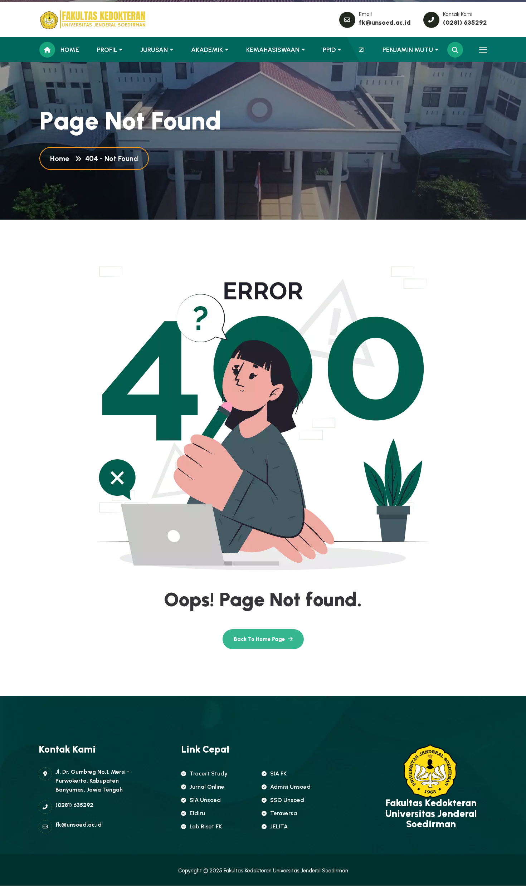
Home (61, 158)
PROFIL (107, 50)
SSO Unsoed (287, 800)
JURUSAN (154, 50)
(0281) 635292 (465, 22)
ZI (362, 50)
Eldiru (197, 813)
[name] (71, 19)
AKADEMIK (207, 50)
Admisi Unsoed (290, 786)
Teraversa (283, 813)
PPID (329, 50)
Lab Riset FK (206, 826)
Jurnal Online (207, 786)
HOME (69, 50)
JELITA (279, 826)
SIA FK (278, 773)
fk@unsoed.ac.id (385, 22)
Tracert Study (209, 773)
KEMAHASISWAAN (272, 50)
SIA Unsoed (205, 800)
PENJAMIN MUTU (408, 50)
